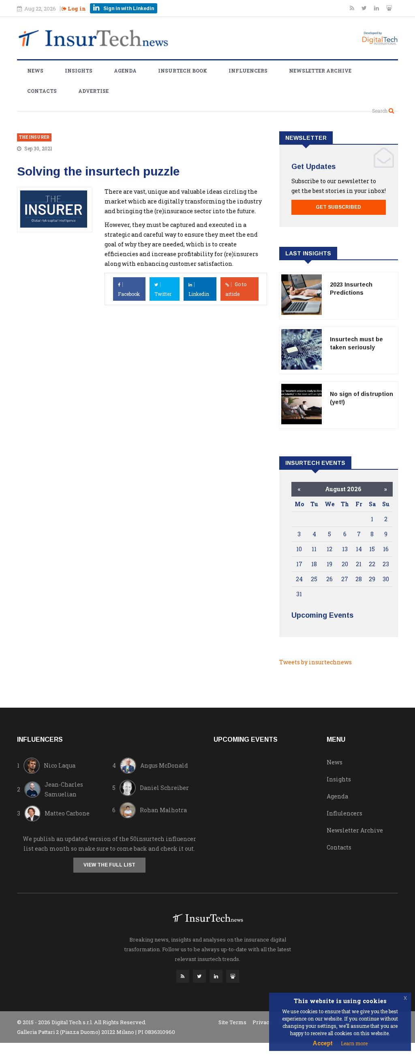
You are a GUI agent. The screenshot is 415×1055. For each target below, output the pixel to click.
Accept (322, 1043)
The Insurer (34, 137)
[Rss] (352, 8)
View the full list (109, 865)
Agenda (125, 70)
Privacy (262, 1022)
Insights (78, 70)
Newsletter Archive (320, 70)
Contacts (42, 91)
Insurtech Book (182, 70)
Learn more (354, 1043)
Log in (76, 8)
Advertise (93, 91)
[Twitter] (365, 8)
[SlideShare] (389, 8)
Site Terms (232, 1022)
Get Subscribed (338, 207)
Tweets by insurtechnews (315, 662)
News (35, 70)
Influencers (248, 70)
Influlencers (344, 813)
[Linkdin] (377, 8)
